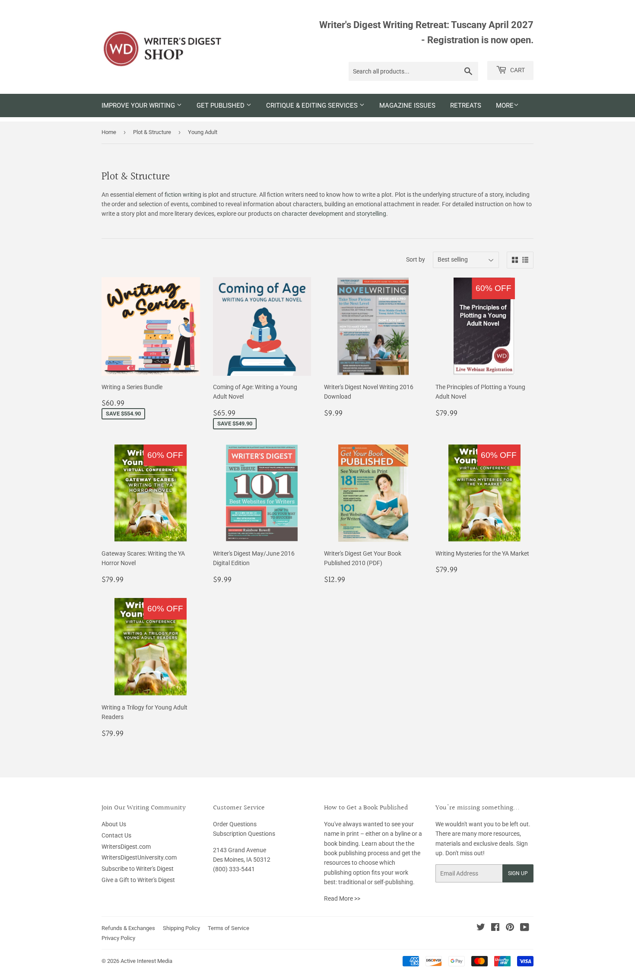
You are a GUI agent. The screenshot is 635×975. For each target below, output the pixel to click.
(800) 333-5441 (234, 869)
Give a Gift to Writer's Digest (138, 879)
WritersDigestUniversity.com (139, 857)
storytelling (371, 213)
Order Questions (235, 824)
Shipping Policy (181, 928)
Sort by (415, 259)
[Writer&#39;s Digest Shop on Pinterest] (509, 928)
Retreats (465, 105)
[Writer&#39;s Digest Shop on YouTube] (524, 928)
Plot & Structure (152, 132)
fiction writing (183, 194)
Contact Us (116, 835)
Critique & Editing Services (312, 105)
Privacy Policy (118, 938)
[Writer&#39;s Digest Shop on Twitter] (480, 928)
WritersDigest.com (126, 846)
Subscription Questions (244, 833)
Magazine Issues (407, 105)
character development (312, 213)
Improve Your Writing (139, 105)
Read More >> (342, 898)
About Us (114, 824)
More (505, 105)
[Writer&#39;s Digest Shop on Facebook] (495, 928)
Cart (517, 70)
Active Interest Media (146, 961)
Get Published (221, 105)
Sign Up (518, 873)
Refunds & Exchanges (128, 928)
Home (109, 132)
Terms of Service (228, 928)
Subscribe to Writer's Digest (138, 868)
